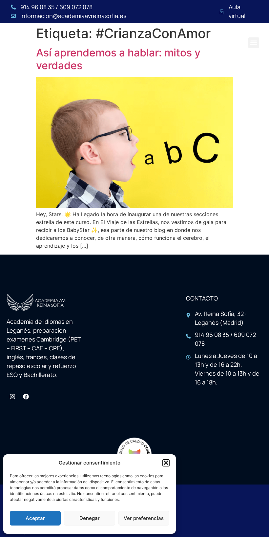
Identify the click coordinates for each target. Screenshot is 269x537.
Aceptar (35, 518)
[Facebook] (26, 397)
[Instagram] (12, 397)
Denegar (89, 518)
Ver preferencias (144, 518)
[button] (166, 463)
